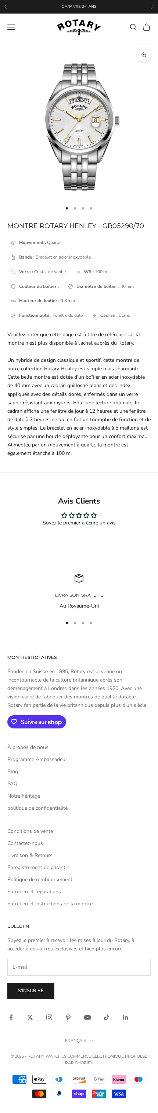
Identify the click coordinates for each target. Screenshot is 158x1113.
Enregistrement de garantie (38, 867)
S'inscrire (31, 990)
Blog (12, 771)
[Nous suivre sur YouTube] (87, 1017)
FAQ (12, 783)
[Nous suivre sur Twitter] (30, 1017)
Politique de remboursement (39, 879)
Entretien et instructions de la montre (50, 903)
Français (75, 1040)
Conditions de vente (30, 831)
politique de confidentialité (37, 808)
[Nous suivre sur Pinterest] (68, 1017)
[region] (79, 592)
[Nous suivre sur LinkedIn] (125, 1017)
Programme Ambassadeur (37, 759)
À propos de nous (28, 747)
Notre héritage (23, 796)
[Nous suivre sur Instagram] (49, 1017)
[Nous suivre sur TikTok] (106, 1017)
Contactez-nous (25, 843)
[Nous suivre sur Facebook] (11, 1017)
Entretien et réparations (34, 891)
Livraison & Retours (30, 855)
